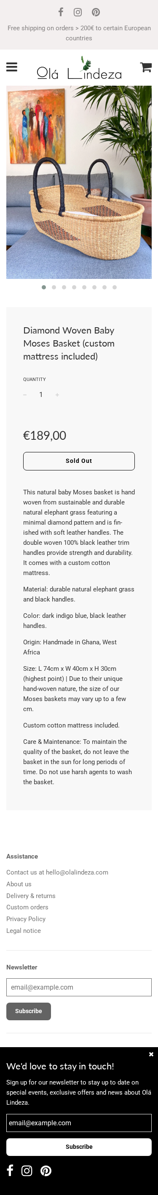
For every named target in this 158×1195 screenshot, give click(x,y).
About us (19, 884)
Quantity (34, 379)
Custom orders (27, 907)
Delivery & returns (31, 896)
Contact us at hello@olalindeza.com (57, 872)
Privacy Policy (26, 919)
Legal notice (23, 931)
